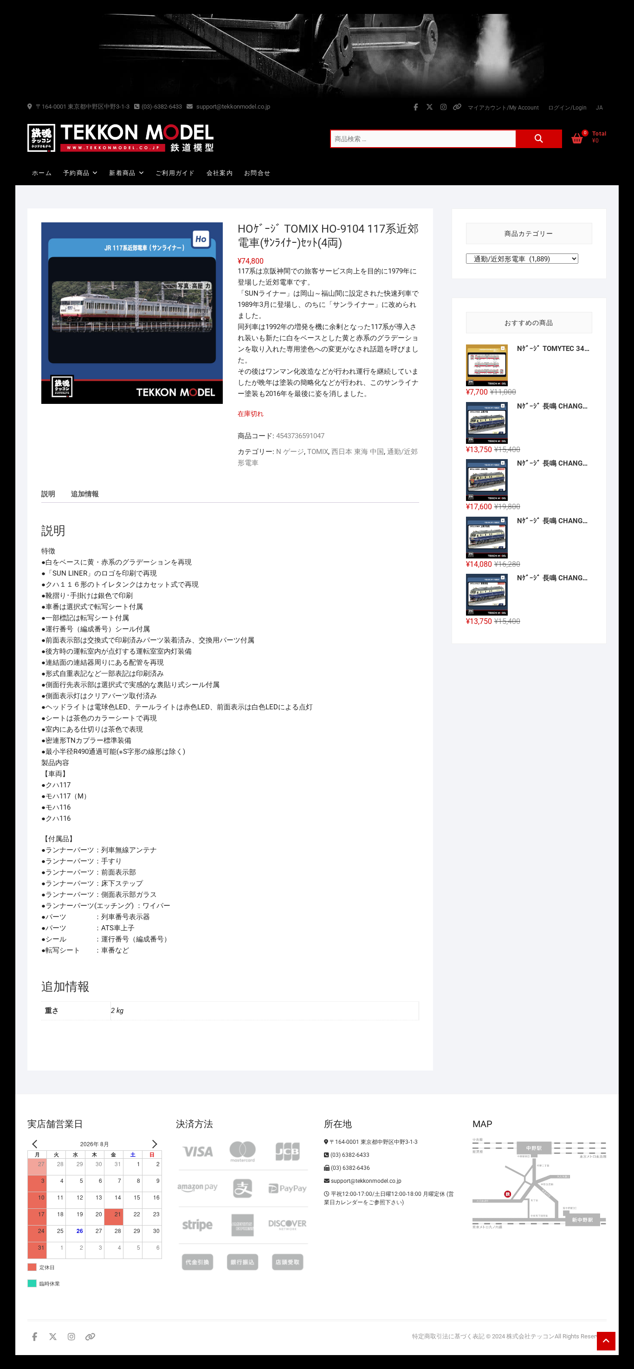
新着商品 (122, 172)
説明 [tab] (48, 494)
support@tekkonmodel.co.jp (232, 106)
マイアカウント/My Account (503, 107)
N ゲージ (290, 452)
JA (599, 107)
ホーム (42, 172)
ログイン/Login (567, 107)
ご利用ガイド (175, 172)
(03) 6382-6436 (350, 1168)
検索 (539, 139)
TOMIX (317, 452)
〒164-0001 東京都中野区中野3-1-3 (81, 106)
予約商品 (76, 172)
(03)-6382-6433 (162, 106)
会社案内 (220, 172)
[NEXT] (153, 1144)
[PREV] (36, 1144)
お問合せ (257, 172)
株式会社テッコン (530, 1336)
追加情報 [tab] (85, 494)
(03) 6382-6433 (349, 1155)
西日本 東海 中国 (357, 452)
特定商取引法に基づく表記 (448, 1336)
